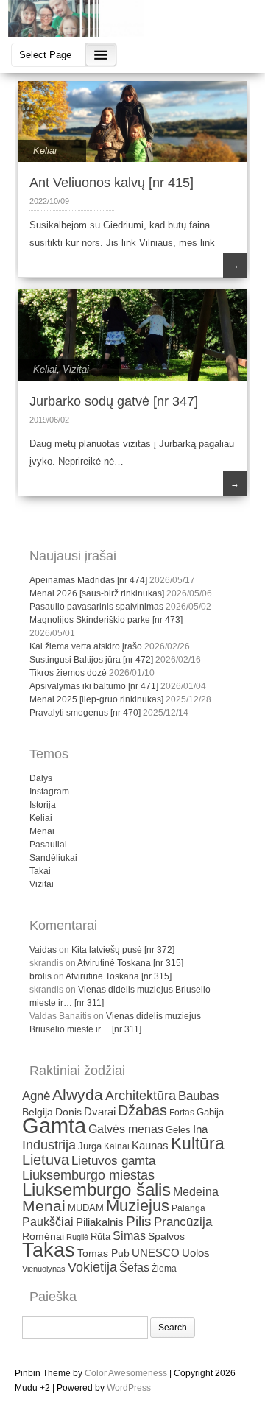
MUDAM (86, 1207)
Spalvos (166, 1236)
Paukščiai (48, 1222)
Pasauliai (48, 844)
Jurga (90, 1146)
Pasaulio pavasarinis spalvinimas (96, 607)
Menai (41, 831)
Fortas (181, 1112)
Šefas (134, 1267)
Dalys (40, 778)
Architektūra (140, 1095)
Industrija (49, 1145)
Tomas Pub (103, 1253)
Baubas (198, 1096)
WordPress (129, 1388)
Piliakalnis (100, 1222)
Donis (68, 1112)
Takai (40, 871)
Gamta (54, 1125)
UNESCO (156, 1253)
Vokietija (92, 1267)
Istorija (42, 805)
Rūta (100, 1236)
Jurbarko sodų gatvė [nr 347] (113, 401)
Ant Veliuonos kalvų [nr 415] (111, 182)
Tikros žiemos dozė (68, 673)
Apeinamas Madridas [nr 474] (88, 580)
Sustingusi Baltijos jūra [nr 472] (91, 660)
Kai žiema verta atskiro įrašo (85, 646)
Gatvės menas (125, 1129)
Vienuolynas (44, 1268)
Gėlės (178, 1129)
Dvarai (100, 1111)
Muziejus (137, 1205)
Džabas (142, 1110)
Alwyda (77, 1094)
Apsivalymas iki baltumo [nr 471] (93, 686)
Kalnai (117, 1146)
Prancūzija (183, 1222)
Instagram (49, 791)
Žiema (164, 1268)
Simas (129, 1236)
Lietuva (45, 1160)
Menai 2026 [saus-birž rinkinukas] (96, 593)
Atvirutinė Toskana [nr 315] (130, 963)
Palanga (188, 1208)
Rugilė (77, 1237)
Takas (48, 1250)
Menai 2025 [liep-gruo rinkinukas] (96, 699)
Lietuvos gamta (113, 1161)
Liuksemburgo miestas (88, 1175)
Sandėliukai (53, 858)
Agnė (36, 1096)
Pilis (139, 1221)
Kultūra (198, 1143)
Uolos (196, 1253)
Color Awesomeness (126, 1373)
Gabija (210, 1112)
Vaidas (43, 950)
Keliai (45, 150)
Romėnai (43, 1236)
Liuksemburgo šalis (96, 1189)
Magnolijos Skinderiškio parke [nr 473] (106, 620)
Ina (200, 1129)
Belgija (37, 1112)
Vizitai (76, 369)
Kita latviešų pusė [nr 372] (122, 950)
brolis (40, 976)
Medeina (196, 1191)
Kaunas (150, 1146)
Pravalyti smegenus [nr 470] (85, 713)
